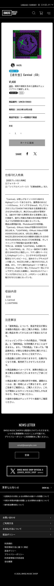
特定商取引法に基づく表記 (16, 547)
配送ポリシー (9, 534)
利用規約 (8, 543)
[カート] (42, 13)
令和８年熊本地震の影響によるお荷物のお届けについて (26, 500)
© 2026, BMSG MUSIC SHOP (26, 573)
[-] (9, 133)
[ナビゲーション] (49, 13)
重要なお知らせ (25, 487)
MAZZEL (19, 65)
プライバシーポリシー (14, 554)
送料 (11, 86)
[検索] (34, 13)
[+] (21, 133)
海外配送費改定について (14, 505)
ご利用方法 (8, 523)
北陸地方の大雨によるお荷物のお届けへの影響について (26, 496)
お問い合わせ (9, 517)
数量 (11, 125)
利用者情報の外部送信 (14, 557)
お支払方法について (12, 528)
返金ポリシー (10, 550)
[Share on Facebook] (27, 155)
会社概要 (8, 561)
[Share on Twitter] (35, 155)
